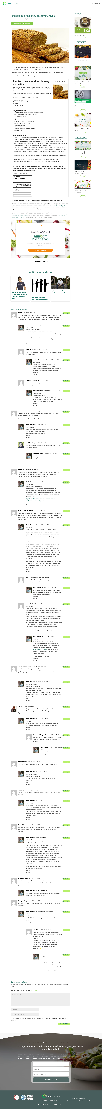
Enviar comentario (64, 1023)
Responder (66, 313)
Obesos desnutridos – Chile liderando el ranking (40, 298)
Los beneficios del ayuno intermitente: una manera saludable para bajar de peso (20, 295)
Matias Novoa (17, 19)
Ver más (83, 38)
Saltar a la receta (17, 23)
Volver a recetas (16, 12)
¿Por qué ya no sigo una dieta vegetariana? (59, 292)
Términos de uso (71, 1100)
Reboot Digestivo (61, 206)
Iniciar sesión (96, 3)
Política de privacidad (84, 1100)
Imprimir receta (28, 23)
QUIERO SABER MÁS (40, 250)
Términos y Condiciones (78, 1098)
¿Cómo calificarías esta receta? (20, 990)
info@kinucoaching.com (40, 649)
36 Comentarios (36, 19)
